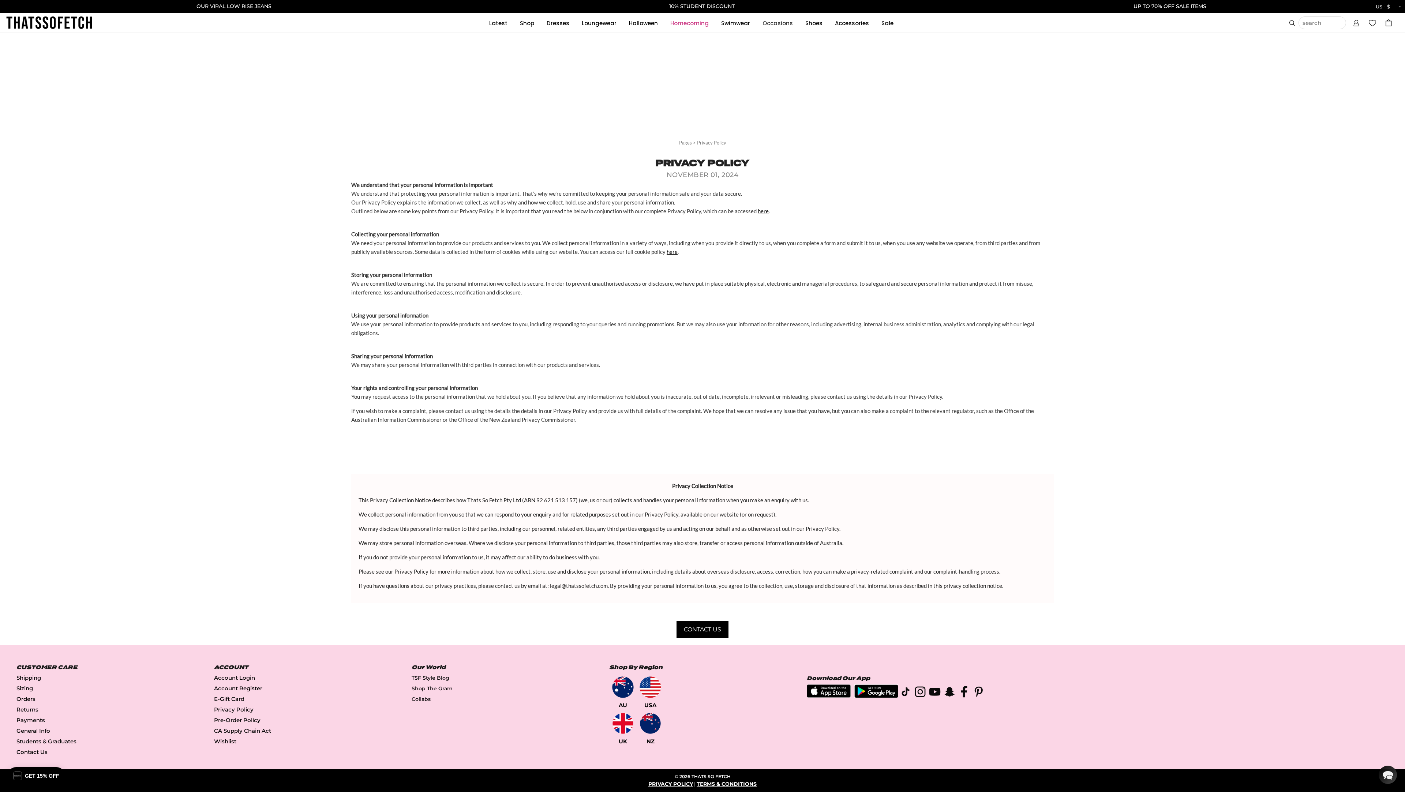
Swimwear (735, 23)
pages (685, 143)
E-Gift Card (229, 698)
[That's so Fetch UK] (623, 723)
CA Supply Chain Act (242, 730)
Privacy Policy (711, 143)
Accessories (852, 23)
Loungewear (599, 23)
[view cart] (1388, 23)
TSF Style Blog (430, 678)
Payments (30, 720)
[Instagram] (920, 693)
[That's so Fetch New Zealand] (650, 723)
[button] (1356, 22)
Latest (498, 23)
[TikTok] (905, 693)
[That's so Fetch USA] (650, 687)
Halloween (643, 23)
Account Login (234, 677)
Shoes (814, 23)
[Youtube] (935, 693)
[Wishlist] (1372, 23)
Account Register (238, 688)
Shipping (28, 677)
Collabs (421, 699)
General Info (33, 730)
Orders (25, 698)
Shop (527, 23)
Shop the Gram (432, 688)
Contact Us (702, 629)
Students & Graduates (46, 741)
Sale (887, 23)
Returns (27, 709)
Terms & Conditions (727, 784)
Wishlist (225, 741)
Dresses (558, 23)
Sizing (24, 688)
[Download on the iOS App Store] (829, 695)
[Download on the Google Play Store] (876, 695)
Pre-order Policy (237, 720)
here (763, 211)
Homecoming (689, 23)
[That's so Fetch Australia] (623, 687)
